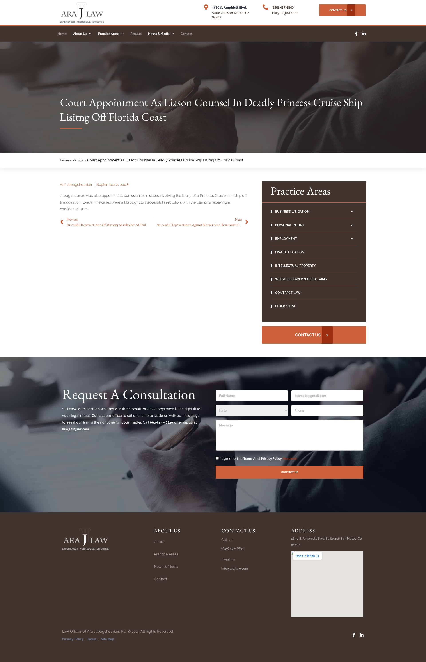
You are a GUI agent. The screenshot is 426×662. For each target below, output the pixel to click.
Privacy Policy (271, 458)
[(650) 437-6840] (265, 7)
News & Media (159, 34)
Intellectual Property (295, 266)
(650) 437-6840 (283, 7)
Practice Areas (109, 34)
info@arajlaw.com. (75, 429)
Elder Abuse (285, 306)
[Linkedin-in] (364, 34)
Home (62, 34)
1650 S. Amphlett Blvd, (229, 7)
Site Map (107, 639)
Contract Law (287, 293)
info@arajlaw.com (285, 13)
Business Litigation (292, 211)
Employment (286, 238)
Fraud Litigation (289, 252)
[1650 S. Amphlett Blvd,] (206, 7)
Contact (186, 34)
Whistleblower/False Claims (301, 279)
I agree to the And (258, 458)
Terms (248, 458)
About (159, 542)
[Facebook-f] (356, 34)
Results (136, 34)
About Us (80, 34)
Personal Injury (289, 225)
